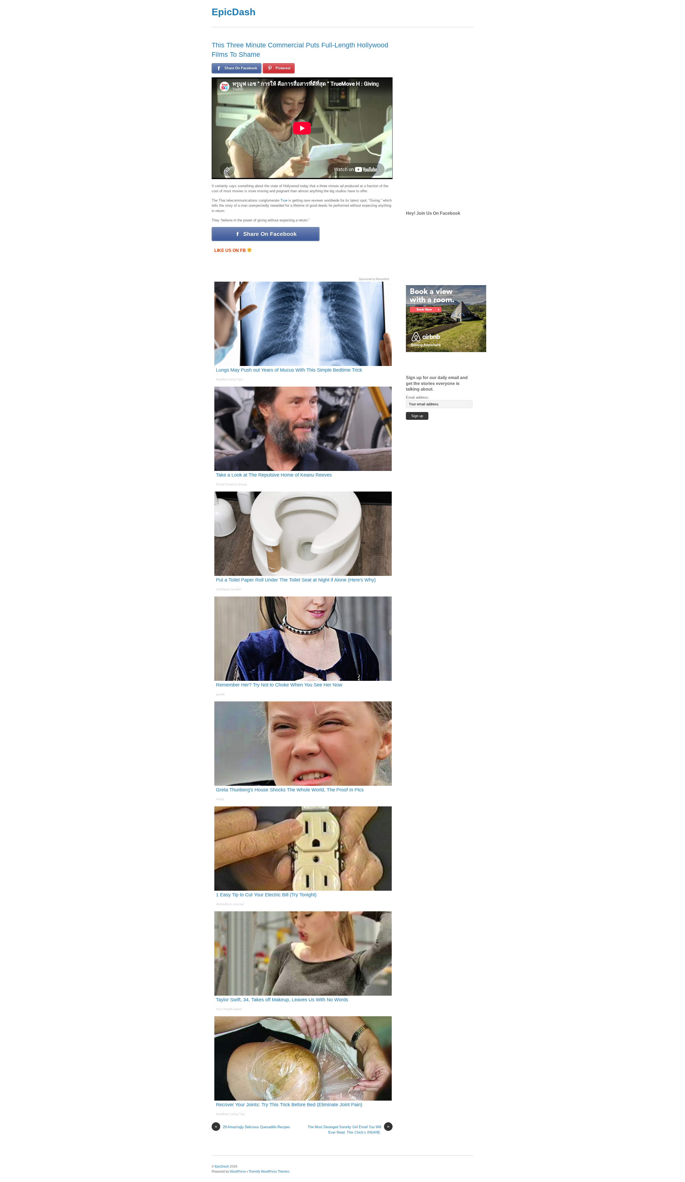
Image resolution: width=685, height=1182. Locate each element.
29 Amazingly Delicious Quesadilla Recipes (252, 1126)
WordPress (238, 1171)
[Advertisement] (364, 13)
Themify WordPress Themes (269, 1171)
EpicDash (234, 11)
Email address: (417, 397)
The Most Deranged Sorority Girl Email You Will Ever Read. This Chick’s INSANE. (349, 1129)
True (283, 200)
